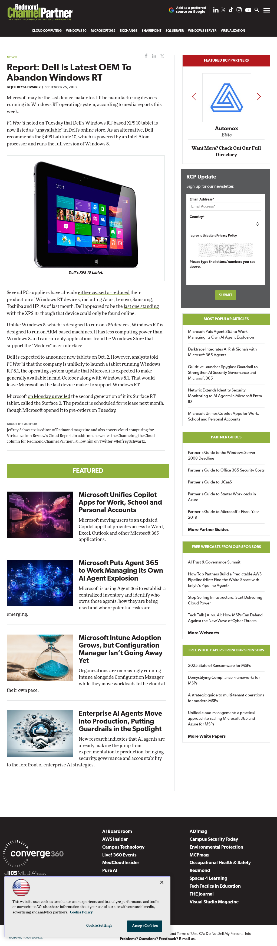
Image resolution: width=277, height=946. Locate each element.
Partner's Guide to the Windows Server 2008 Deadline (221, 456)
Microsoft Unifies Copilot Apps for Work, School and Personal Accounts (120, 503)
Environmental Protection (216, 847)
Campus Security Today (214, 839)
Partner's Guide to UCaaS (210, 482)
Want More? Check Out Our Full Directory (226, 151)
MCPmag (199, 855)
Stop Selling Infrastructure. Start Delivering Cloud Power (225, 601)
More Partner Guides (208, 530)
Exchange (128, 31)
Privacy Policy (226, 235)
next (258, 96)
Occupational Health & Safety (220, 863)
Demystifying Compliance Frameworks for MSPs (224, 681)
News (12, 57)
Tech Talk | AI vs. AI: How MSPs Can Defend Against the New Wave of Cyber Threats (225, 618)
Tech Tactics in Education (215, 886)
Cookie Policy (81, 912)
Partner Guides (226, 437)
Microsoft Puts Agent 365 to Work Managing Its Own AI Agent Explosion (121, 571)
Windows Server (202, 31)
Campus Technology (123, 847)
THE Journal (202, 894)
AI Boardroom (117, 831)
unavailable (48, 130)
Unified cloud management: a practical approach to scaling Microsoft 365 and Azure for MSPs (221, 719)
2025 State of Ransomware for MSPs (219, 666)
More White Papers (207, 736)
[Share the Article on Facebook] (145, 56)
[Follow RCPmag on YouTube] (248, 10)
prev (194, 96)
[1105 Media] (25, 874)
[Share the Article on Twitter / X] (162, 56)
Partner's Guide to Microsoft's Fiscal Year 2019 (223, 515)
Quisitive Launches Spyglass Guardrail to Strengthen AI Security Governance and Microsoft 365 (223, 373)
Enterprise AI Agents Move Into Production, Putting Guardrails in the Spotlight (120, 721)
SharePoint (151, 31)
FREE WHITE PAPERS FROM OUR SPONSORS (226, 650)
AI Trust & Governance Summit (214, 562)
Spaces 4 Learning (208, 878)
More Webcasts (203, 633)
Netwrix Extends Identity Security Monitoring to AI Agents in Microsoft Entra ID (225, 396)
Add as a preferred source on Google (191, 10)
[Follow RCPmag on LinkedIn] (216, 11)
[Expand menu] (267, 11)
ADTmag (198, 831)
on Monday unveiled (49, 396)
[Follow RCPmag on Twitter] (223, 10)
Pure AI (109, 870)
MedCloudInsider (120, 863)
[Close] (162, 882)
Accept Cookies (145, 926)
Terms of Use (187, 934)
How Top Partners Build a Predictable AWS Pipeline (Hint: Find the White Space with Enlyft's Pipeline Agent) (225, 580)
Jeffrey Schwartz (26, 87)
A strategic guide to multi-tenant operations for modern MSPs (226, 698)
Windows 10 (76, 31)
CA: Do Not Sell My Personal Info (225, 934)
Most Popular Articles (226, 319)
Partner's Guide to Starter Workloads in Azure (222, 497)
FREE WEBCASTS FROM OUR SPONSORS (226, 547)
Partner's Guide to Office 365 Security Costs (226, 471)
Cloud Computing (47, 31)
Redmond (200, 870)
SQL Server (175, 31)
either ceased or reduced (104, 292)
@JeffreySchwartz (129, 442)
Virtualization (233, 31)
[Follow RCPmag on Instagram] (239, 11)
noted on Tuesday (44, 123)
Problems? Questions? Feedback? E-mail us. (158, 939)
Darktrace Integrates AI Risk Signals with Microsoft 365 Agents (222, 352)
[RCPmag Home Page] (40, 14)
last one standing (141, 306)
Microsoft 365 (103, 31)
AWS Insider (115, 839)
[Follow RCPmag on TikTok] (231, 11)
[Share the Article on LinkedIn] (153, 56)
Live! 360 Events (119, 855)
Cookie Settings (99, 926)
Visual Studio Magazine (214, 902)
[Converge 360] (33, 854)
